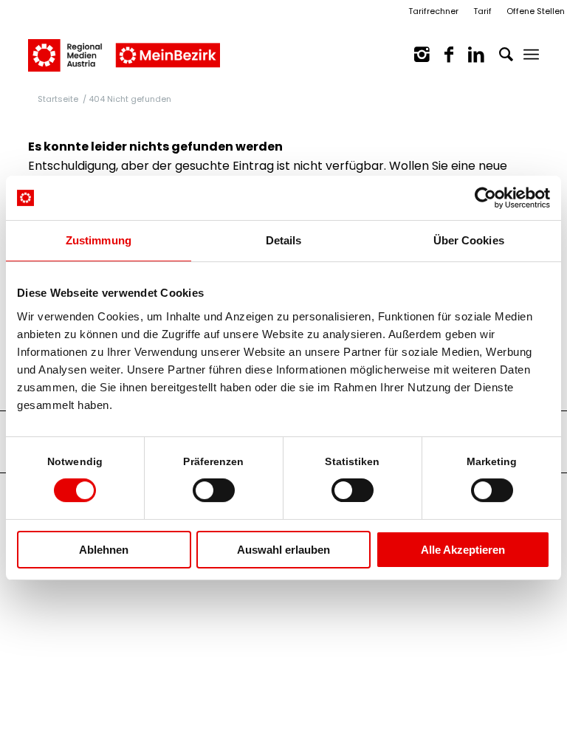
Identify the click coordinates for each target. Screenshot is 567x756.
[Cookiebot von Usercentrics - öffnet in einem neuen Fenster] (485, 198)
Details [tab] (284, 240)
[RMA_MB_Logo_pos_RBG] (124, 47)
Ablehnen (103, 549)
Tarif (482, 11)
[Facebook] (441, 54)
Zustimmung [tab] (98, 240)
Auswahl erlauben (283, 549)
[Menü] (531, 55)
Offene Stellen (535, 11)
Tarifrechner (433, 11)
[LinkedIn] (468, 54)
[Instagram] (414, 54)
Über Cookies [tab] (468, 240)
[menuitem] (531, 55)
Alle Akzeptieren (463, 549)
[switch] (214, 490)
